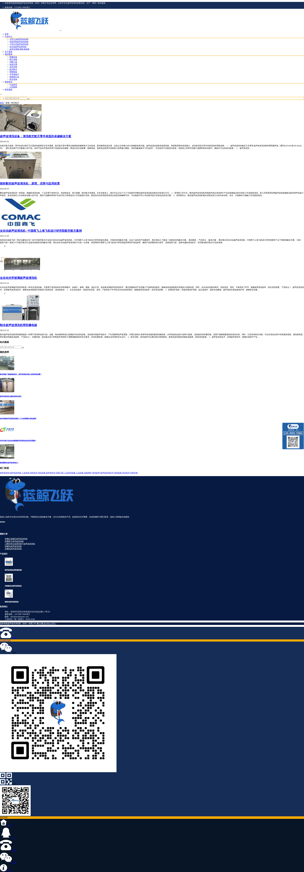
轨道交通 (13, 64)
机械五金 (13, 57)
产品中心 (8, 36)
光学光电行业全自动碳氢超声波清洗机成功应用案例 (18, 440)
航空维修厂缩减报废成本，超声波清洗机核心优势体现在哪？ (21, 374)
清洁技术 (126, 473)
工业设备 (80, 473)
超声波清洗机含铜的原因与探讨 (11, 396)
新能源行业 (14, 77)
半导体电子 (14, 74)
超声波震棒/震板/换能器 (19, 49)
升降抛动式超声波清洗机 (13, 586)
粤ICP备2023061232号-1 (46, 624)
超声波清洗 (5, 473)
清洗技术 (34, 473)
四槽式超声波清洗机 (13, 546)
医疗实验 (13, 59)
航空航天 (13, 69)
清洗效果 (118, 473)
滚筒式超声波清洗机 (12, 602)
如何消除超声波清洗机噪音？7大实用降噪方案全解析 (18, 418)
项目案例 (8, 54)
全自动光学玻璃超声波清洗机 (18, 277)
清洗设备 (42, 473)
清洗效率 (96, 473)
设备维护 (88, 473)
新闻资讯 (8, 82)
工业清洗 (26, 473)
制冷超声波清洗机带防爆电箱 (18, 325)
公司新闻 (13, 87)
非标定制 (134, 473)
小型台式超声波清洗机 (19, 44)
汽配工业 (13, 62)
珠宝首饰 (13, 79)
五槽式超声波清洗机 (13, 549)
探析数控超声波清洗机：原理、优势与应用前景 (30, 183)
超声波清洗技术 (107, 473)
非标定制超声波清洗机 (19, 42)
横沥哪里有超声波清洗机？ (9, 463)
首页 (7, 34)
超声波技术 (51, 473)
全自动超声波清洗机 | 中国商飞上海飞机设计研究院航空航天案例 (41, 230)
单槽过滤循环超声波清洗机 (16, 539)
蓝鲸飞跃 (60, 473)
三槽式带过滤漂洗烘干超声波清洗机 (20, 544)
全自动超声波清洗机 (18, 47)
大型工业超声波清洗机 (19, 39)
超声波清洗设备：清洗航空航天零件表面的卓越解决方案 (35, 136)
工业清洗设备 (70, 473)
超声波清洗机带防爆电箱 (13, 570)
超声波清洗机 (16, 473)
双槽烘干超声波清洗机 (14, 541)
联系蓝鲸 (8, 90)
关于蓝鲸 (8, 52)
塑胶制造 (13, 72)
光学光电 (13, 67)
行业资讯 (13, 85)
